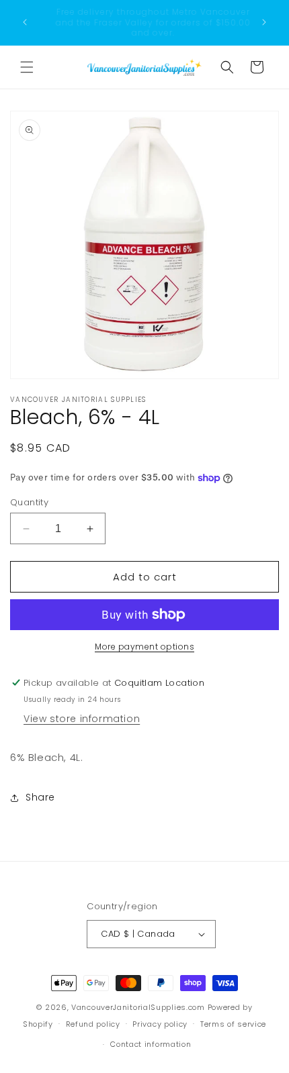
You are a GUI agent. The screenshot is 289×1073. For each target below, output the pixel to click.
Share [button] (40, 797)
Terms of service (233, 1024)
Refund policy (93, 1024)
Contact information (150, 1044)
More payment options (144, 646)
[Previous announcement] (25, 22)
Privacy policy (160, 1024)
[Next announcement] (264, 22)
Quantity (29, 502)
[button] (27, 67)
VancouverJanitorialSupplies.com (138, 1007)
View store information (82, 718)
